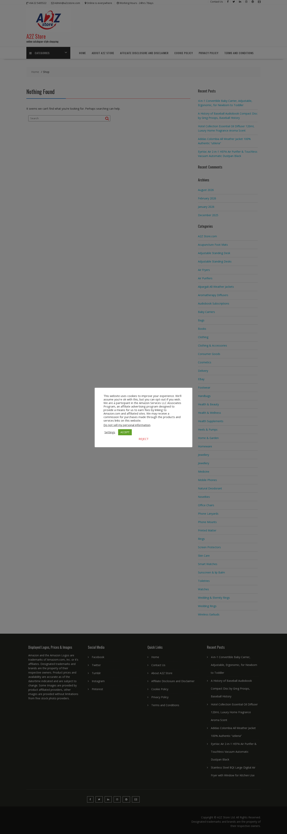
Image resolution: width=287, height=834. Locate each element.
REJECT (144, 439)
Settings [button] (109, 432)
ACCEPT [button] (124, 432)
